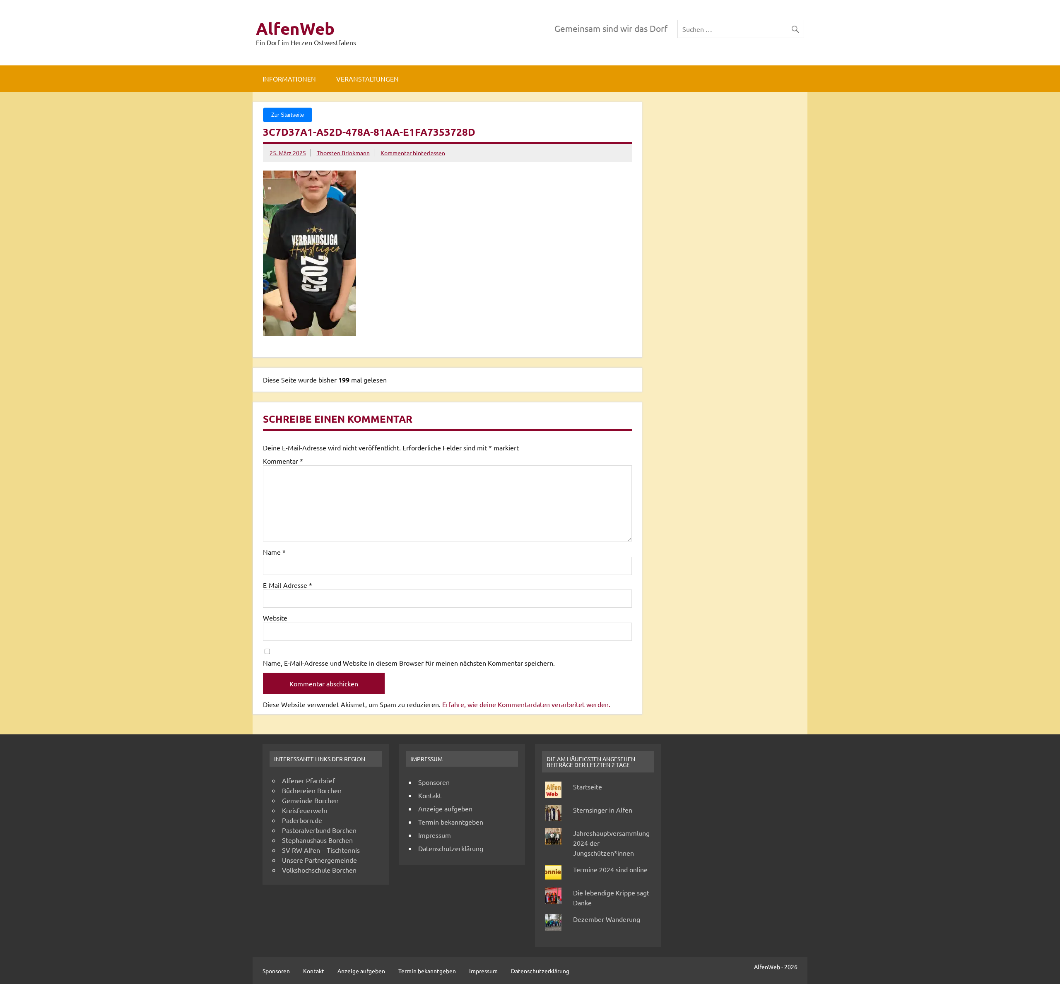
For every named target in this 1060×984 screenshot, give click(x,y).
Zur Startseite (287, 115)
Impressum (434, 835)
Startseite (587, 786)
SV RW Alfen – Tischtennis (321, 850)
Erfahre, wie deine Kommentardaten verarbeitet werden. (526, 704)
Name (274, 552)
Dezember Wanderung (606, 919)
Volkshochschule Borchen (319, 870)
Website (275, 617)
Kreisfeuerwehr (305, 810)
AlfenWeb (295, 28)
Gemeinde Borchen (310, 800)
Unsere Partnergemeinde (319, 860)
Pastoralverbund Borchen (319, 830)
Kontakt (429, 795)
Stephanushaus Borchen (317, 840)
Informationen (289, 79)
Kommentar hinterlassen (413, 152)
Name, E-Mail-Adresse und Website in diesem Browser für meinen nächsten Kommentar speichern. (409, 662)
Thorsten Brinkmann (343, 152)
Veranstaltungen (367, 79)
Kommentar (283, 460)
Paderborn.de (302, 820)
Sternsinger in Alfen (602, 810)
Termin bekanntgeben (450, 822)
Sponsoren (434, 782)
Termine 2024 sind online (610, 869)
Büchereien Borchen (312, 790)
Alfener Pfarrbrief (308, 780)
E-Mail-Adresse (287, 585)
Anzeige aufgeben (445, 808)
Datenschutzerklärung (450, 848)
